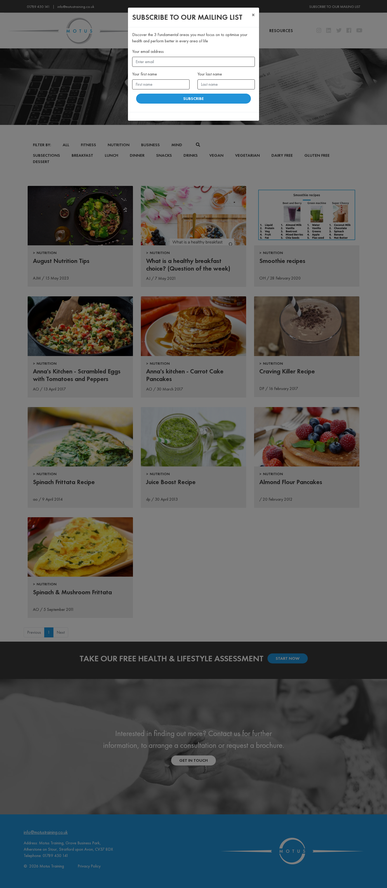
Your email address (148, 51)
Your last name (209, 74)
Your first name (144, 74)
